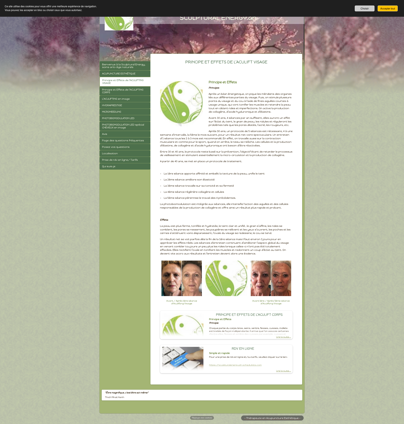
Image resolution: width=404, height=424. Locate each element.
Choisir (365, 8)
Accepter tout (387, 8)
